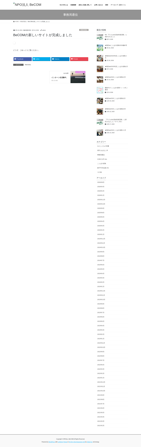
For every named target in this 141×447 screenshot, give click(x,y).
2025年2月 (100, 230)
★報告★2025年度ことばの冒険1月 (116, 66)
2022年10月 (101, 347)
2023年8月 (100, 308)
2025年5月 (100, 217)
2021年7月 (100, 404)
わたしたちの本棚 (103, 146)
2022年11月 (101, 343)
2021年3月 (100, 421)
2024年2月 (100, 282)
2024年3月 (100, 278)
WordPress (52, 442)
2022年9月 (100, 351)
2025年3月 (100, 226)
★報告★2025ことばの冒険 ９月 (115, 130)
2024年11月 (101, 243)
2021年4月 (100, 417)
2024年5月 (100, 269)
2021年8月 (100, 399)
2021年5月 (100, 412)
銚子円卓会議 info (103, 168)
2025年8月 (100, 212)
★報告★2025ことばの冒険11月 (115, 98)
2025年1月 (100, 234)
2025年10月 (101, 204)
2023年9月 (100, 304)
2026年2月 (100, 191)
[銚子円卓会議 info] (77, 75)
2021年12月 (101, 382)
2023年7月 (100, 312)
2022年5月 (100, 365)
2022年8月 (100, 356)
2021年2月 (100, 425)
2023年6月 (100, 317)
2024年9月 (100, 252)
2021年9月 (100, 395)
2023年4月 (100, 325)
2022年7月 (100, 360)
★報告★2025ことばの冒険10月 (115, 109)
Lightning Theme (62, 442)
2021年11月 (101, 386)
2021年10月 (101, 391)
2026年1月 (100, 195)
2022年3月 (100, 369)
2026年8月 (100, 182)
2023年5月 (100, 321)
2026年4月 (100, 186)
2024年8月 (100, 256)
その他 (99, 172)
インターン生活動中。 (59, 77)
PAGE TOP (135, 432)
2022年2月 (100, 373)
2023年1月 (100, 338)
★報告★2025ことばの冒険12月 (115, 77)
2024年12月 (101, 239)
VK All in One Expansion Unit (77, 442)
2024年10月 (101, 247)
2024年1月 (100, 286)
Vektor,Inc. (90, 442)
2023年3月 (100, 330)
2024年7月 (100, 260)
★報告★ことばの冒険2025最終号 (116, 45)
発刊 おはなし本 (102, 150)
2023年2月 (100, 334)
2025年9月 (100, 208)
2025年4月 (100, 221)
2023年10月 (101, 299)
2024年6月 (100, 265)
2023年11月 (101, 295)
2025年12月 (101, 199)
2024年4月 (100, 273)
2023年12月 (101, 291)
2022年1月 (100, 378)
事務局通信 (84, 30)
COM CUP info (102, 159)
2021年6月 (100, 408)
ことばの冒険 (101, 163)
